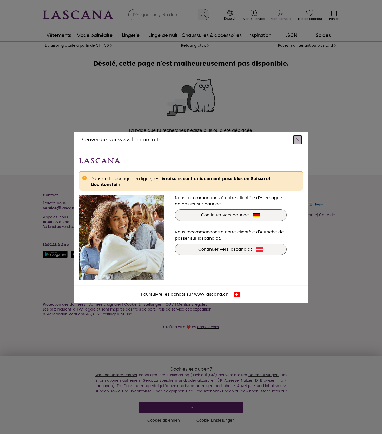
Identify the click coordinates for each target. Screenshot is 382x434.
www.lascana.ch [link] (211, 294)
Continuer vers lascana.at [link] (225, 249)
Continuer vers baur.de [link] (225, 215)
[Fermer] (297, 139)
